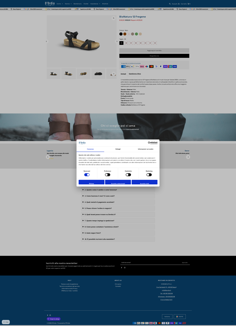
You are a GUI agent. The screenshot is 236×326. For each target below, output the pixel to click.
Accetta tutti (144, 183)
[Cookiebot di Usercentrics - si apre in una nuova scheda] (149, 143)
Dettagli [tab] (118, 149)
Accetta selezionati (118, 183)
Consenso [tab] (90, 149)
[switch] (107, 174)
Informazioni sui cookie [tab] (145, 149)
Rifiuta (91, 183)
